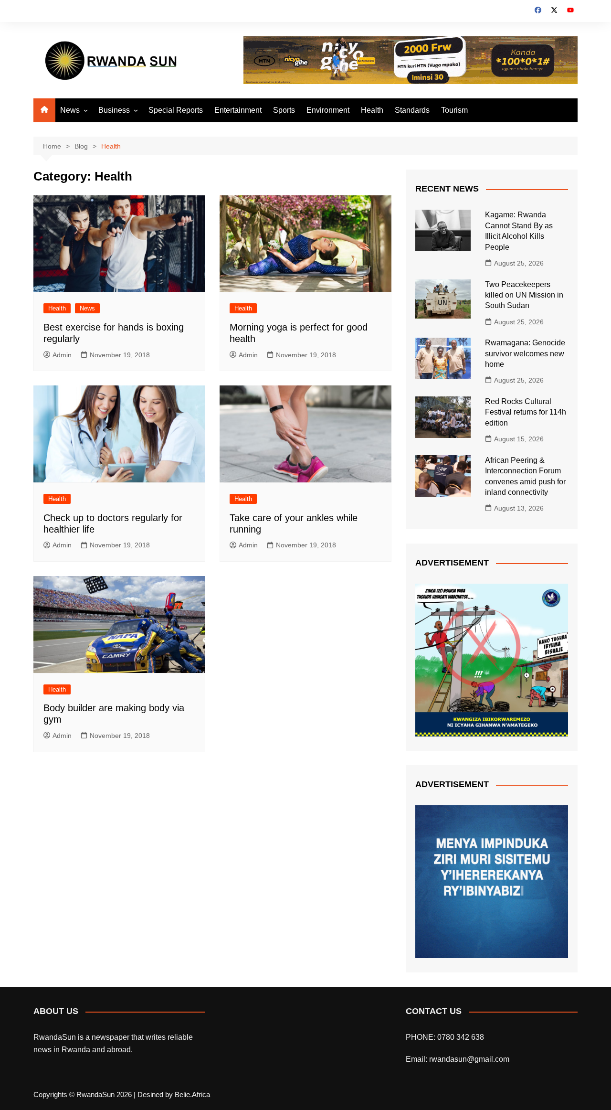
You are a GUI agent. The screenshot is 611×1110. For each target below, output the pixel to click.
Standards (412, 110)
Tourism (454, 110)
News (70, 110)
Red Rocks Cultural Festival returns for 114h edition (525, 412)
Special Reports (175, 110)
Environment (327, 110)
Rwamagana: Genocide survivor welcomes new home (525, 353)
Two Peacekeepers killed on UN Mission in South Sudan (524, 295)
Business (114, 110)
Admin (62, 355)
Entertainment (238, 110)
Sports (284, 110)
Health (372, 110)
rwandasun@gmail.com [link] (469, 1059)
